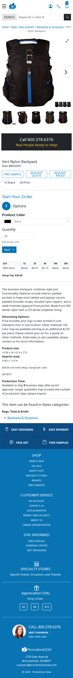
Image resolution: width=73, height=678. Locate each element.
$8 (34, 607)
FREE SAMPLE (12, 174)
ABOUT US (36, 520)
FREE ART (22, 443)
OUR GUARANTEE (36, 510)
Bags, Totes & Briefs (22, 26)
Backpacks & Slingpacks (50, 26)
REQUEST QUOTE (37, 174)
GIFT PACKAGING (36, 550)
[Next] (65, 72)
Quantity (9, 229)
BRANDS (36, 480)
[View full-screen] (67, 41)
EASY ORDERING (22, 430)
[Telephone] (58, 6)
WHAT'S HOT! (36, 470)
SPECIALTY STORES (36, 475)
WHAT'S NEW (36, 461)
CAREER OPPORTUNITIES (36, 524)
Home (5, 26)
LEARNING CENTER (36, 545)
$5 (23, 607)
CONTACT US (36, 505)
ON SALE (36, 466)
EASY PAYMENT (59, 430)
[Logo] (12, 6)
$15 (46, 607)
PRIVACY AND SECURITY (36, 515)
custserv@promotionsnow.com (36, 665)
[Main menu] (5, 6)
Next (7, 250)
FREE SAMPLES (58, 443)
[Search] (67, 17)
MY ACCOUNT (36, 501)
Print (26, 182)
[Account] (50, 6)
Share (11, 182)
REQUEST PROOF (60, 174)
